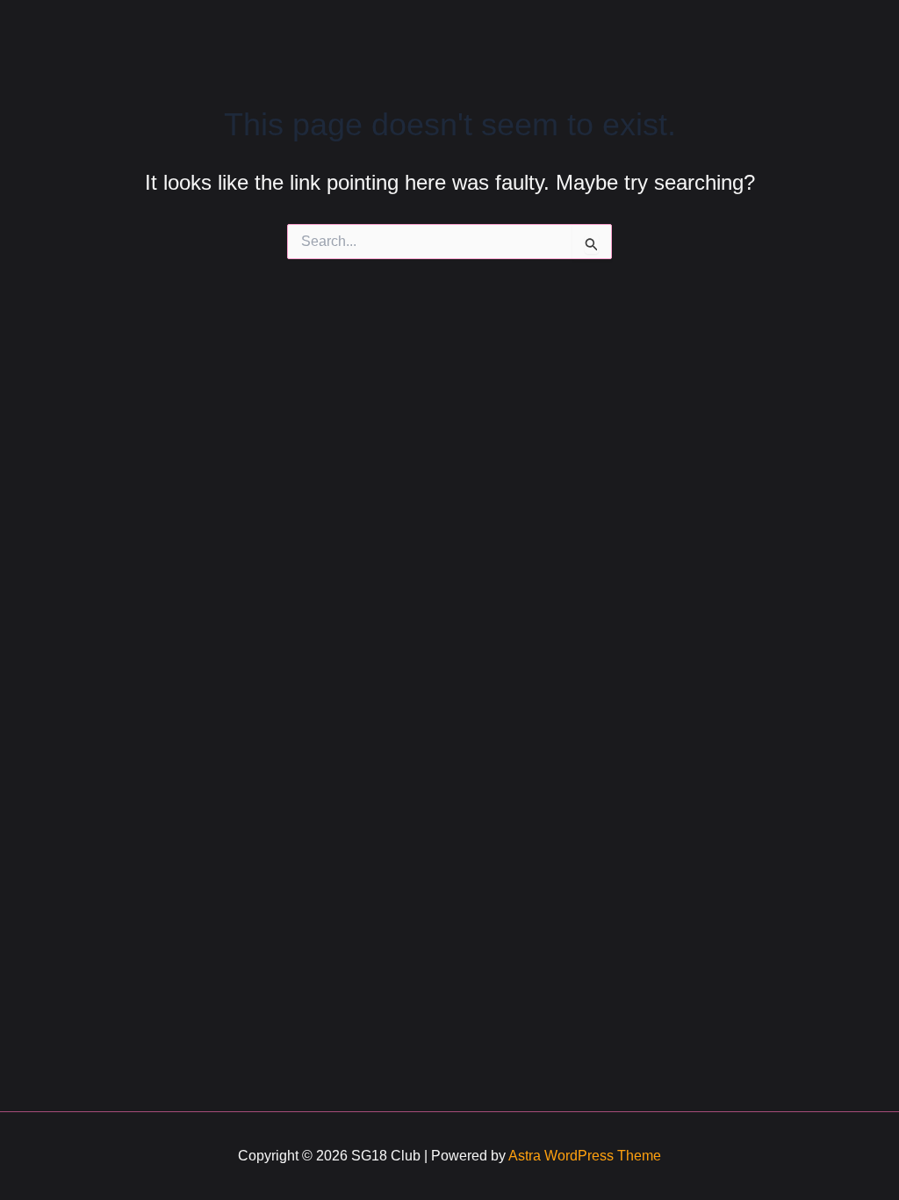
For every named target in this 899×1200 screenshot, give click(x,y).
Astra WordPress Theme (584, 1155)
